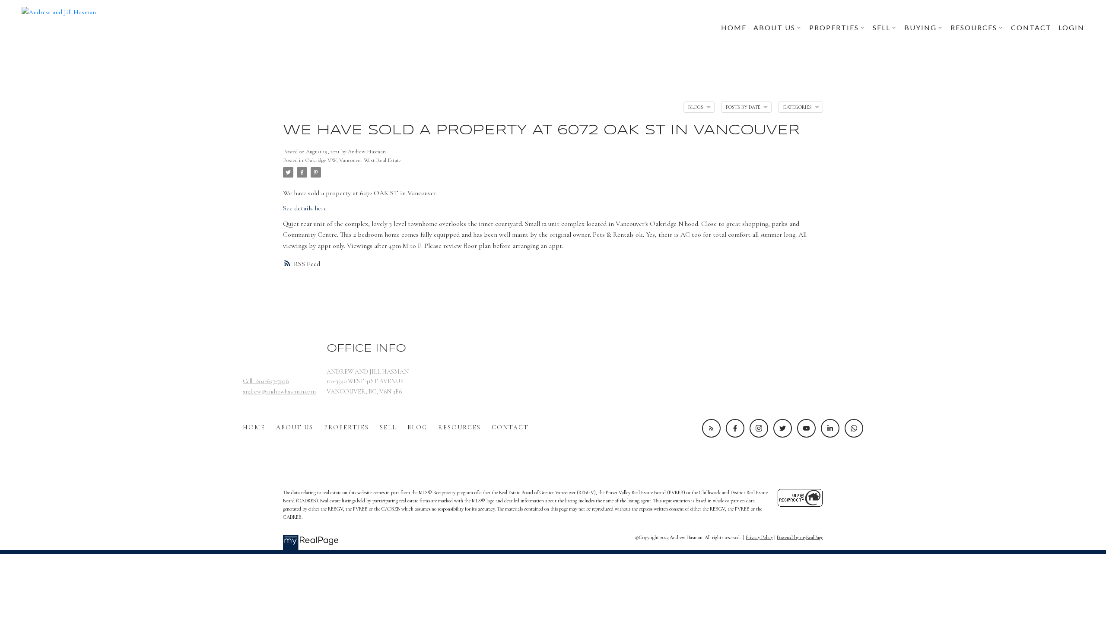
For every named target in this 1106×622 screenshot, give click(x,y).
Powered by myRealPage (800, 537)
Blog (417, 427)
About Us (294, 427)
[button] (711, 428)
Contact (510, 427)
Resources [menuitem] (973, 27)
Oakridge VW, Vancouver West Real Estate (353, 160)
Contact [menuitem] (1031, 27)
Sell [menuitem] (881, 27)
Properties (346, 427)
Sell (388, 427)
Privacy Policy (759, 537)
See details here (305, 208)
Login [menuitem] (1071, 27)
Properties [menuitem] (834, 27)
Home (254, 427)
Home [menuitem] (734, 27)
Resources (459, 427)
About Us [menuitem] (774, 27)
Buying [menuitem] (920, 27)
